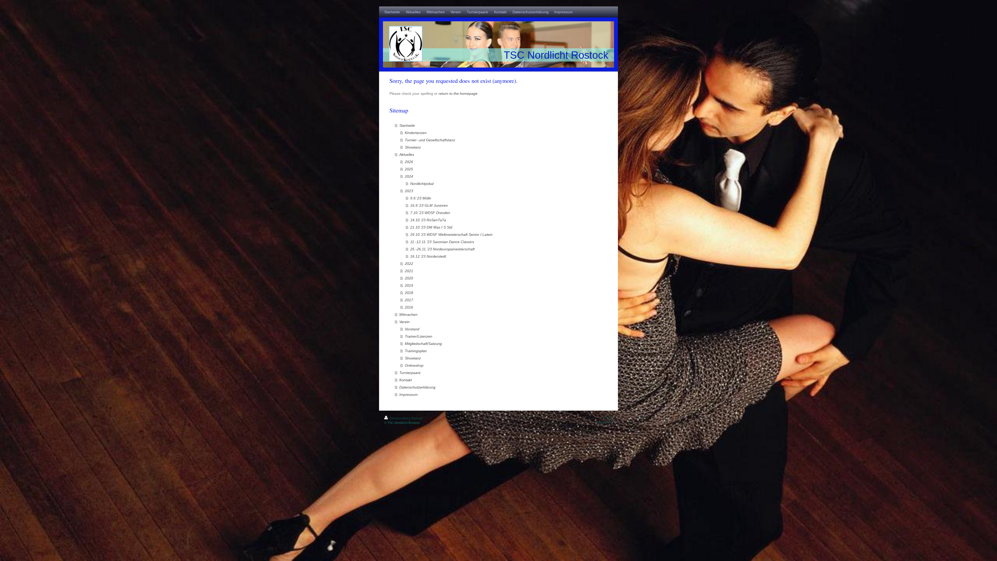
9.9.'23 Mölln (420, 198)
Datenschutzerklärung (417, 387)
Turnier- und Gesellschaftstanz (430, 140)
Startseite (407, 125)
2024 (409, 176)
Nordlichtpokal (422, 184)
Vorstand (412, 329)
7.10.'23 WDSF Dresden (430, 213)
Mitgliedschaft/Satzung (423, 344)
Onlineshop (414, 365)
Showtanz (413, 147)
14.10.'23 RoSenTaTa (428, 220)
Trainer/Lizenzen (418, 336)
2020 (409, 278)
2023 (409, 191)
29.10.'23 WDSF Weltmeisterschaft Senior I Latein (451, 234)
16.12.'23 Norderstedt (428, 256)
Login (609, 418)
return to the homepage (458, 93)
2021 (409, 271)
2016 (409, 307)
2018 (409, 293)
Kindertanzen (416, 133)
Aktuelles (406, 154)
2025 (409, 169)
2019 (409, 285)
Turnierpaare (410, 373)
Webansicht (604, 422)
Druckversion (399, 418)
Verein (404, 322)
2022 (409, 264)
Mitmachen (408, 314)
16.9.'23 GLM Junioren (429, 205)
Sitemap (416, 418)
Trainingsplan (416, 351)
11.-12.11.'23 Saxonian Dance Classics (442, 242)
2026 (409, 162)
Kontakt (405, 380)
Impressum (408, 394)
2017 (409, 300)
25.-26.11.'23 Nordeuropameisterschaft (442, 249)
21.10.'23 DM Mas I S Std (431, 227)
